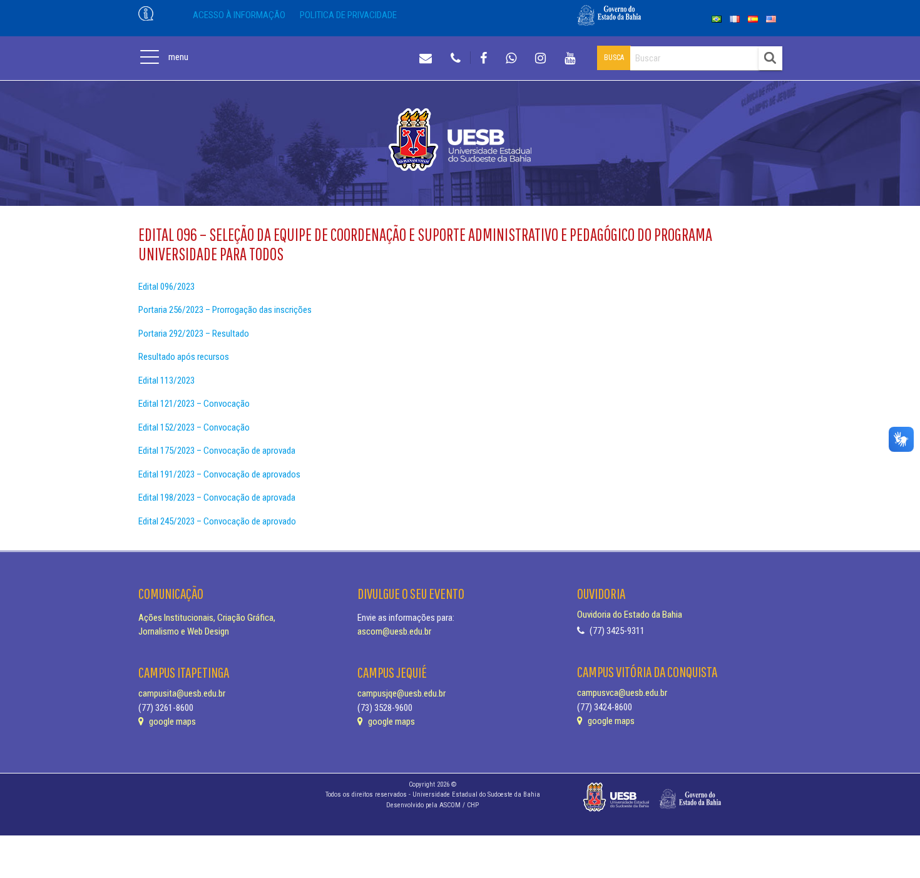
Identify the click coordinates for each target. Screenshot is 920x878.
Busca (614, 57)
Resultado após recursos (183, 356)
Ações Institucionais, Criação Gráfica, (206, 617)
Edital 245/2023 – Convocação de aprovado (218, 521)
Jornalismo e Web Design (183, 631)
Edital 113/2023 (166, 380)
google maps (171, 721)
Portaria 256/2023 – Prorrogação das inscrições (225, 309)
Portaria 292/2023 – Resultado (193, 333)
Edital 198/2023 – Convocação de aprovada (216, 497)
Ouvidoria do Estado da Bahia (629, 614)
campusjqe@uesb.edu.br (401, 693)
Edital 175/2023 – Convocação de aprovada (216, 450)
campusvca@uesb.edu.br (622, 692)
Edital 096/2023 (166, 286)
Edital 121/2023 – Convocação (194, 403)
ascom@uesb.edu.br (394, 631)
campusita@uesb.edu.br (181, 693)
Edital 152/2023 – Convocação (194, 427)
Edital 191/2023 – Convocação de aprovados (219, 474)
